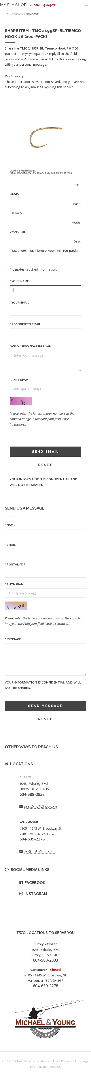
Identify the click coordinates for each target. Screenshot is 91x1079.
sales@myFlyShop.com (40, 806)
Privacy (70, 1061)
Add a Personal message (30, 345)
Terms (50, 1061)
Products (17, 14)
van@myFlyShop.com (39, 851)
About (55, 1067)
